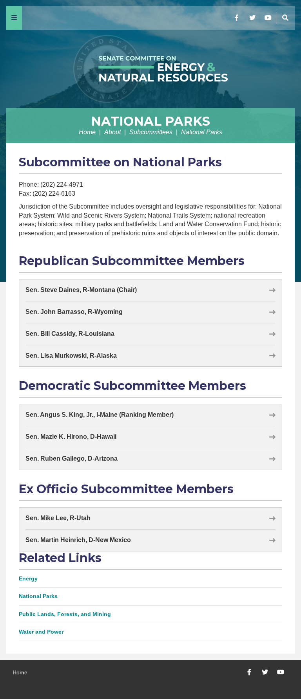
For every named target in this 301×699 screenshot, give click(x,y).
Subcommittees (150, 132)
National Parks (150, 121)
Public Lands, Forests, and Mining (65, 614)
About (112, 132)
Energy (28, 578)
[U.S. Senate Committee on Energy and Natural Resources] (150, 69)
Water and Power (41, 632)
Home (87, 132)
